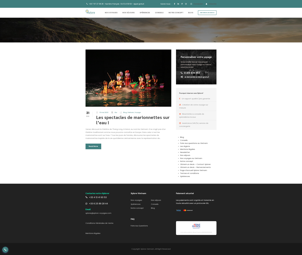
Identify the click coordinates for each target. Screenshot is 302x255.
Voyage (138, 112)
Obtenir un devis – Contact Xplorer (195, 164)
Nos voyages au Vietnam (191, 158)
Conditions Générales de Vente (99, 223)
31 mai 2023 (103, 112)
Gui (116, 112)
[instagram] (186, 4)
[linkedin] (178, 4)
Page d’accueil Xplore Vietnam (193, 170)
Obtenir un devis (207, 13)
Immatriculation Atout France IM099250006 (196, 232)
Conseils (159, 12)
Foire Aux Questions (139, 225)
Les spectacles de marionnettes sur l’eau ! (133, 119)
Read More (93, 146)
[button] (5, 250)
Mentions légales (187, 149)
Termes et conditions (189, 173)
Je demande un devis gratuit (196, 77)
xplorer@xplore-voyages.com (98, 213)
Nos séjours (128, 12)
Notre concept (176, 12)
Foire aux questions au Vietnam (194, 143)
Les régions (185, 146)
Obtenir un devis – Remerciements (195, 167)
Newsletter (185, 152)
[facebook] (174, 4)
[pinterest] (182, 4)
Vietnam (130, 112)
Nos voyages (111, 12)
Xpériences (145, 12)
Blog (190, 12)
